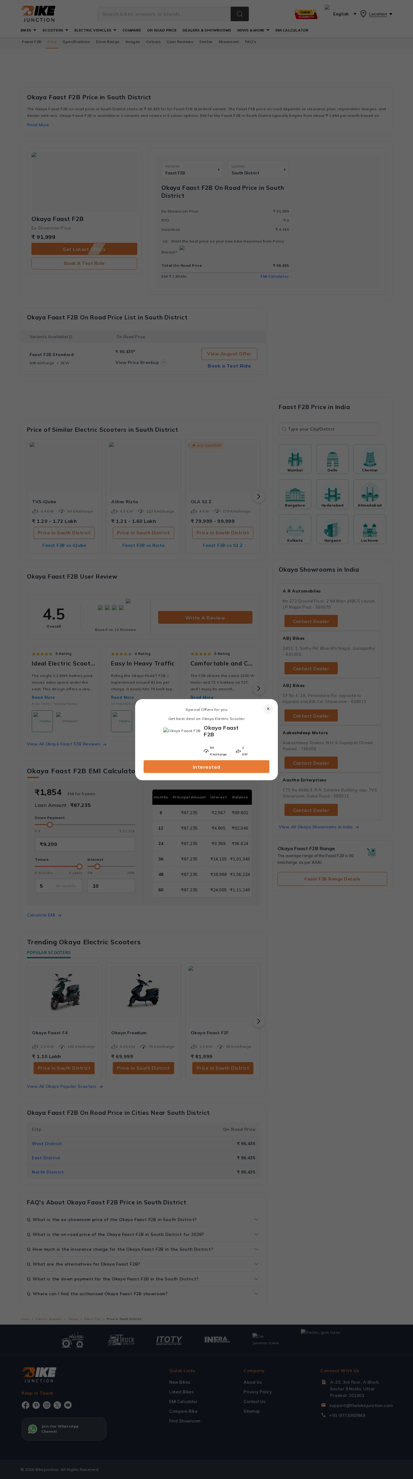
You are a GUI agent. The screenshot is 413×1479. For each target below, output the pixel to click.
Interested (206, 767)
